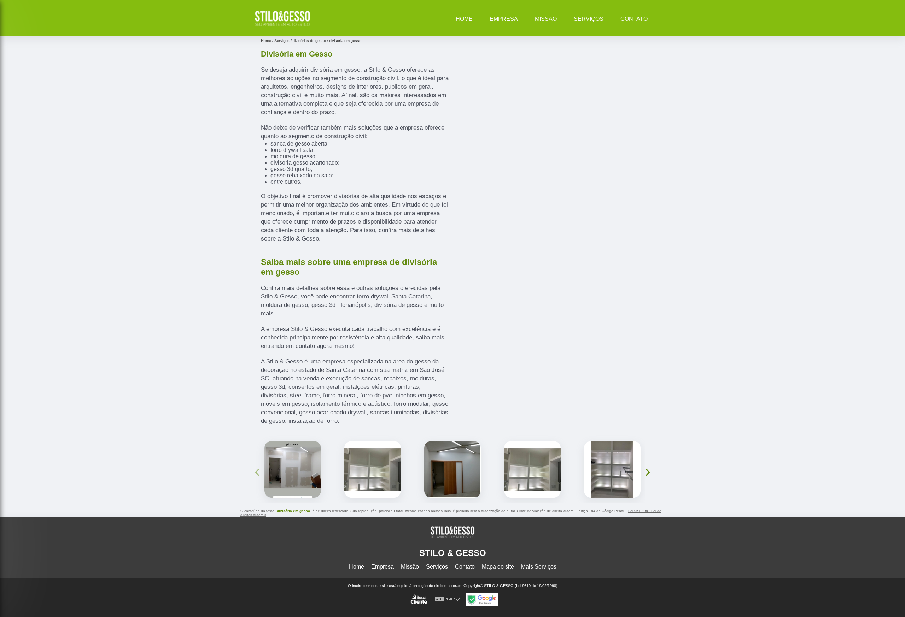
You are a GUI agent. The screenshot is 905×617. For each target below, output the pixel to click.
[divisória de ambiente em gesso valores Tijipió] (292, 469)
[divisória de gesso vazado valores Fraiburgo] (452, 469)
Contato (634, 19)
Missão (546, 19)
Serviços (588, 19)
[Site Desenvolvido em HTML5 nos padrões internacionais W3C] (447, 599)
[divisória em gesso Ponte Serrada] (372, 469)
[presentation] (257, 471)
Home (464, 19)
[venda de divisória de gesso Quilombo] (612, 469)
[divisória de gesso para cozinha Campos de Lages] (532, 469)
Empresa (504, 19)
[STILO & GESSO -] (282, 27)
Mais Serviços (538, 567)
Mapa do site (498, 567)
